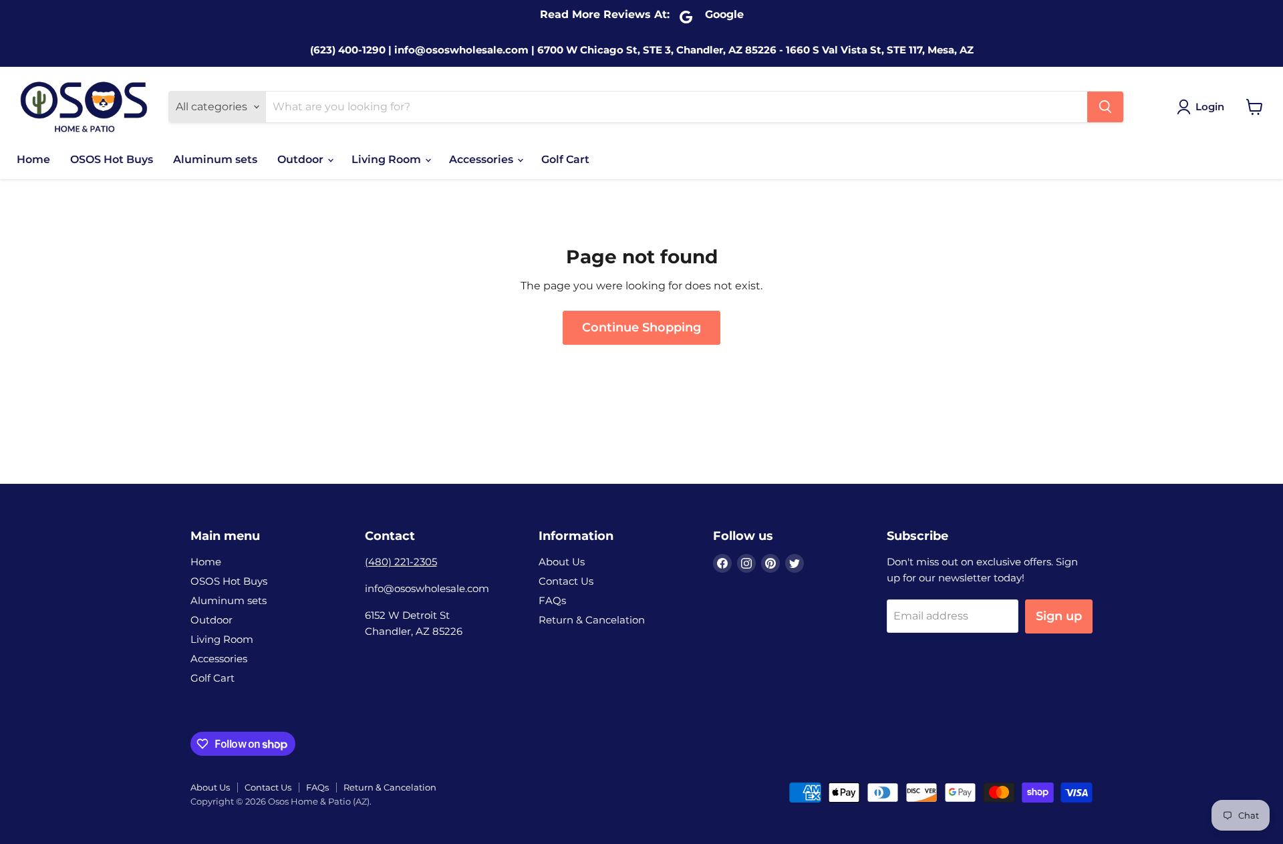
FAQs (552, 600)
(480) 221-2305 (401, 561)
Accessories (482, 159)
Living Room (387, 159)
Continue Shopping (641, 327)
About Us (562, 561)
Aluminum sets (215, 159)
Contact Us (566, 581)
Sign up (1059, 616)
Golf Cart (565, 159)
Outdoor (301, 159)
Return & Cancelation (592, 619)
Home (33, 159)
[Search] (1105, 107)
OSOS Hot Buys (111, 159)
